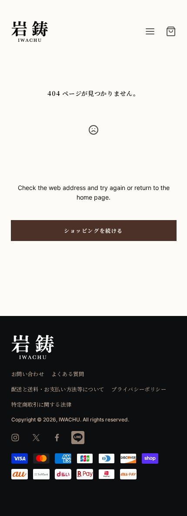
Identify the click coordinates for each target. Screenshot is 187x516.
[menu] (150, 31)
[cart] (170, 31)
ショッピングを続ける (93, 230)
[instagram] (15, 437)
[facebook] (57, 437)
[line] (77, 437)
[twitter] (36, 437)
